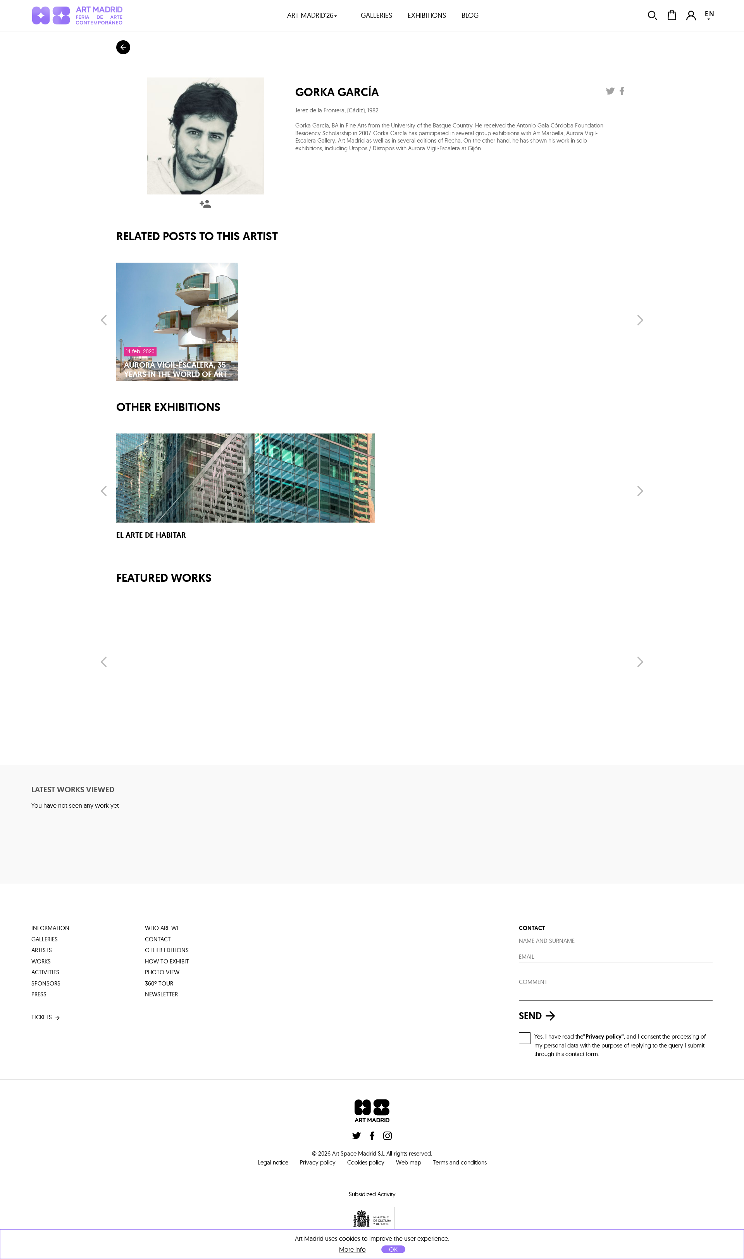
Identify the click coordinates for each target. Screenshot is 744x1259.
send (530, 1016)
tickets (41, 1017)
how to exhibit (167, 961)
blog (470, 15)
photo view (162, 972)
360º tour (159, 983)
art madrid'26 (310, 15)
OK (393, 1249)
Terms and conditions (460, 1162)
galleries (376, 15)
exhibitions (427, 15)
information (50, 928)
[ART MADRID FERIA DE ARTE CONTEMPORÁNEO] (76, 15)
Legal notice (273, 1162)
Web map (408, 1162)
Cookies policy (365, 1162)
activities (45, 972)
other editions (167, 950)
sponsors (45, 983)
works (41, 961)
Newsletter (161, 994)
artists (41, 950)
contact (158, 939)
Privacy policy (318, 1162)
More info (352, 1249)
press (38, 994)
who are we (162, 928)
